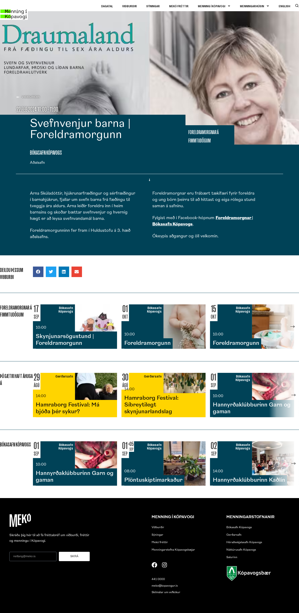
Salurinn (231, 557)
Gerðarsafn (234, 535)
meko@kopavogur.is (165, 585)
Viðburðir (129, 5)
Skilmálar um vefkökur (166, 592)
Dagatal (107, 5)
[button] (38, 272)
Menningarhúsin (252, 5)
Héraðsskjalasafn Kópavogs (244, 542)
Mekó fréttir (179, 5)
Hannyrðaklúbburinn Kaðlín (249, 480)
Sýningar (153, 5)
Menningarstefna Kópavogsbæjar (173, 550)
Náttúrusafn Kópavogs (241, 550)
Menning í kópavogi (211, 5)
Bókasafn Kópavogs (239, 527)
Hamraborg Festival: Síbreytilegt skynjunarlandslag (151, 405)
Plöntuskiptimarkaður (153, 480)
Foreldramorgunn (147, 343)
